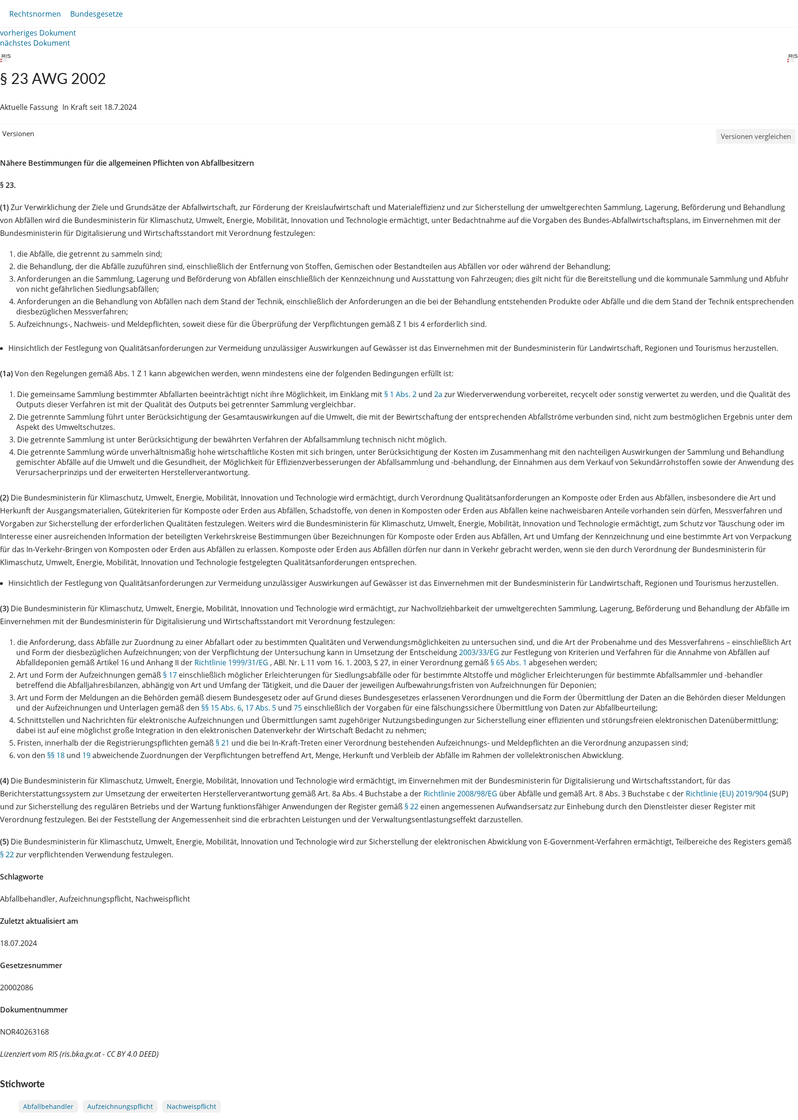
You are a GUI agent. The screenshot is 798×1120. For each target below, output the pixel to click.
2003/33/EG (480, 652)
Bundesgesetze (96, 14)
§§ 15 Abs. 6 (221, 708)
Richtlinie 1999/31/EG (232, 662)
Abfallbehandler (48, 1106)
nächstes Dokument (35, 43)
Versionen (18, 133)
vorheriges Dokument (38, 33)
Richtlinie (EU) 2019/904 (727, 794)
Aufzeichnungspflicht (120, 1106)
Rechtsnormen (35, 14)
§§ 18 (56, 755)
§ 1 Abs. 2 (400, 394)
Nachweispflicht (191, 1106)
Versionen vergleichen (756, 136)
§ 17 (170, 675)
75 (298, 708)
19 (86, 755)
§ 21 (223, 743)
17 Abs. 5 (260, 708)
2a (438, 394)
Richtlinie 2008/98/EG (461, 794)
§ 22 (411, 806)
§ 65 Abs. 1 (508, 662)
